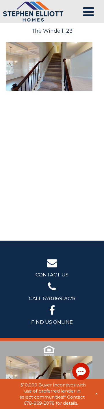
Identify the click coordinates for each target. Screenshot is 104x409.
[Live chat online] (81, 371)
